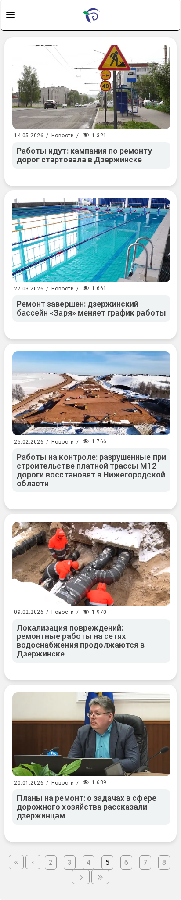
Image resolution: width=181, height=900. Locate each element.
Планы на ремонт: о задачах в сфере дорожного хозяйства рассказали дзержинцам (86, 806)
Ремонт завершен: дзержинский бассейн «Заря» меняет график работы (91, 308)
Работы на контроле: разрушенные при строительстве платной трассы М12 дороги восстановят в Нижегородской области (91, 470)
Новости (62, 136)
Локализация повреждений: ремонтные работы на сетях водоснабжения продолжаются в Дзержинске (81, 640)
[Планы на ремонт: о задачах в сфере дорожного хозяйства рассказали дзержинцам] (91, 734)
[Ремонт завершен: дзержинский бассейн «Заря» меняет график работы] (91, 240)
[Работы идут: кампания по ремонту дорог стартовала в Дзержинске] (91, 87)
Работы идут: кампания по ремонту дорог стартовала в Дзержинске (84, 155)
